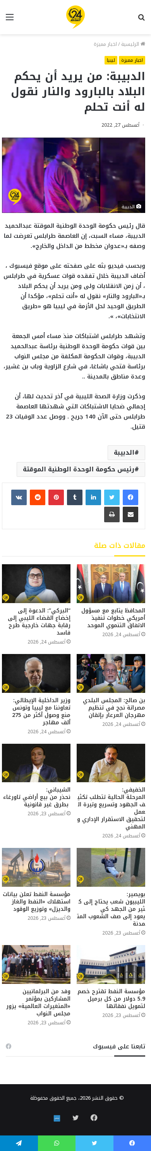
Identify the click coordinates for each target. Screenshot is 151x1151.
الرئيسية (131, 44)
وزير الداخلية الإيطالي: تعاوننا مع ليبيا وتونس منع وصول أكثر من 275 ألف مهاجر (41, 711)
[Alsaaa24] (75, 17)
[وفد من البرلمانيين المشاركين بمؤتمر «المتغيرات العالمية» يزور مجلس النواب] (36, 964)
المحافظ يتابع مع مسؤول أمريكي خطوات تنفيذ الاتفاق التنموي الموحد (113, 618)
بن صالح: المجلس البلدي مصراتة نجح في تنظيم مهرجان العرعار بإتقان (114, 707)
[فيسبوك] (130, 497)
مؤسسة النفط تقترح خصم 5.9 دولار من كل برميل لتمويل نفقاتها (111, 998)
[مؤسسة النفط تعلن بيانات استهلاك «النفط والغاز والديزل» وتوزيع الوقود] (36, 867)
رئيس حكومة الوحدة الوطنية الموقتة (78, 469)
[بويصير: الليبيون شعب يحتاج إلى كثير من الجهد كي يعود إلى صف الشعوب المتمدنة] (111, 867)
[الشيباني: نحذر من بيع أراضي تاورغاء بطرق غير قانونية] (36, 763)
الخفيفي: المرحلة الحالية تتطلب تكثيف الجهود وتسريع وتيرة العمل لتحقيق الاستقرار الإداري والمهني (111, 808)
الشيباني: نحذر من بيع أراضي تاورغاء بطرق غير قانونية (36, 797)
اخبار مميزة (105, 44)
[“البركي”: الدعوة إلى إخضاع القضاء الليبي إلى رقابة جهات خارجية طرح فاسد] (36, 583)
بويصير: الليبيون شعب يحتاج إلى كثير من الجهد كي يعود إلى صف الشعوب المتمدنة (111, 909)
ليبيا (111, 60)
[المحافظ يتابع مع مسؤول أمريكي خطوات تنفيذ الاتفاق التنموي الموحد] (111, 583)
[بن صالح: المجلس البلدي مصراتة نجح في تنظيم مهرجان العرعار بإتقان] (111, 673)
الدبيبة (124, 452)
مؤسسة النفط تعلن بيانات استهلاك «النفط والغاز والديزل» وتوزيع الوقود (36, 901)
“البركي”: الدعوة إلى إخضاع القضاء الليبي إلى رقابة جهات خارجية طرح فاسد (39, 621)
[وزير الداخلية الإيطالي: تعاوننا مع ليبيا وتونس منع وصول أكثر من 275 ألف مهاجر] (36, 673)
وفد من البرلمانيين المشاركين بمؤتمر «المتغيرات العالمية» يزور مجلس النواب (38, 1002)
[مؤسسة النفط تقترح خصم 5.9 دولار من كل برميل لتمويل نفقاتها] (111, 964)
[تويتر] (112, 497)
